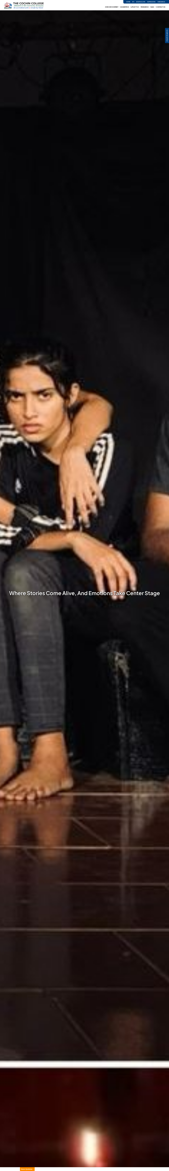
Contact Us (160, 7)
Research (145, 7)
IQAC (152, 7)
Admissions (151, 2)
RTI (133, 2)
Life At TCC (135, 7)
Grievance (161, 2)
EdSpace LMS (140, 2)
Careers (167, 35)
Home (128, 2)
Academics (124, 7)
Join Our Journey (111, 7)
